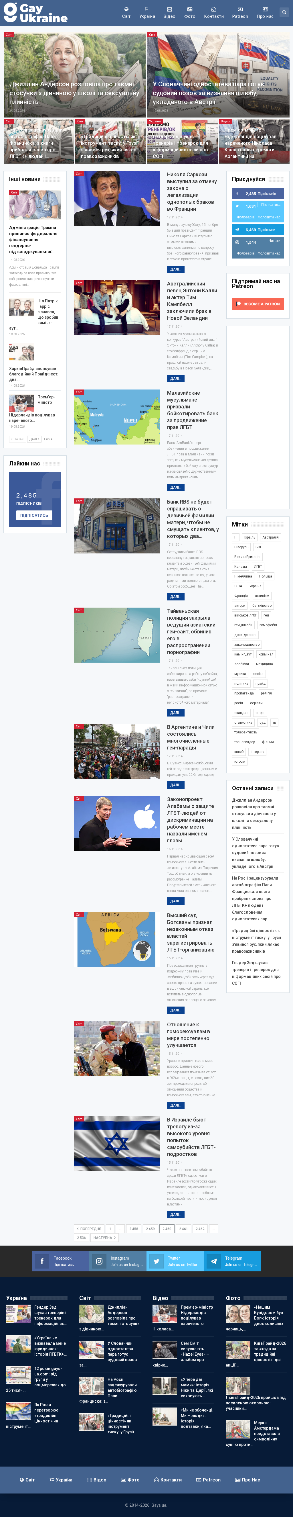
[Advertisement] (258, 418)
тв (274, 723)
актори (239, 606)
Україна (147, 16)
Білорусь (241, 547)
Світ (126, 16)
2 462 (200, 1229)
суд (263, 723)
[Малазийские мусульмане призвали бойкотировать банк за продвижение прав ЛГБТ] (117, 417)
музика (240, 674)
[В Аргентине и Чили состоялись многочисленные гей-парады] (117, 751)
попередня (90, 1229)
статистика (243, 723)
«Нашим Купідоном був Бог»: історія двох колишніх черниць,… (254, 1318)
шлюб (238, 752)
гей (266, 615)
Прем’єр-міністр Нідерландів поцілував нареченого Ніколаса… (183, 1318)
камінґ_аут (243, 654)
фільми (268, 742)
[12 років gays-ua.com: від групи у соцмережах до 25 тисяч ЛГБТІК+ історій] (18, 1375)
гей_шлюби (243, 625)
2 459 (150, 1229)
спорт (260, 713)
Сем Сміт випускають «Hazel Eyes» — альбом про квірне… (181, 1354)
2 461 (183, 1229)
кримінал (266, 654)
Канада (240, 567)
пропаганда (244, 693)
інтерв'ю (257, 752)
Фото (190, 16)
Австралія (270, 537)
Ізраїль (249, 537)
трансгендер (244, 742)
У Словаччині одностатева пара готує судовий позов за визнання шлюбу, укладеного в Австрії (208, 93)
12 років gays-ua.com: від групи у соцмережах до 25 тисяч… (36, 1379)
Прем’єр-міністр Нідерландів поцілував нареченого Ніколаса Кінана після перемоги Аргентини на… (251, 143)
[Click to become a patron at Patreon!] (258, 304)
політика (241, 684)
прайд (261, 684)
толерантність (245, 732)
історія (239, 762)
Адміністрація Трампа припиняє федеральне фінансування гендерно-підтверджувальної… (33, 239)
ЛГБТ (258, 567)
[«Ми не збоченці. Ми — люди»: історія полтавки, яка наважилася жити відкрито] (165, 1417)
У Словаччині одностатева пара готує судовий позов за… (108, 1354)
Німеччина (243, 576)
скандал (241, 713)
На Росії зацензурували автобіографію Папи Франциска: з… (108, 1390)
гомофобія (268, 625)
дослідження (245, 635)
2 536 (81, 1238)
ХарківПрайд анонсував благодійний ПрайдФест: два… (33, 374)
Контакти (214, 16)
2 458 (133, 1229)
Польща (265, 576)
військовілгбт (245, 615)
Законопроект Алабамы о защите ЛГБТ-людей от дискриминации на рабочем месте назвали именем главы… (190, 819)
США (238, 586)
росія (238, 703)
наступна (103, 1238)
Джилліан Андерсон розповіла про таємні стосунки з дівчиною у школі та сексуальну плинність (74, 93)
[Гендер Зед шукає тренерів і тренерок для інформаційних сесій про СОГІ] (18, 1314)
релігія (266, 693)
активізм (262, 596)
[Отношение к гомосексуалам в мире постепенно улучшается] (117, 1048)
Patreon (240, 16)
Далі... (175, 269)
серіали (256, 703)
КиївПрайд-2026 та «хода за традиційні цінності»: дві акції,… (256, 1354)
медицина (264, 664)
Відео (169, 16)
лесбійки (241, 664)
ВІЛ (258, 547)
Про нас (265, 16)
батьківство (262, 606)
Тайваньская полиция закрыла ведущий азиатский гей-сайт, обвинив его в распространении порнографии (191, 631)
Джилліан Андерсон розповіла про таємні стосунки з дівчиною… (109, 1318)
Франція (241, 596)
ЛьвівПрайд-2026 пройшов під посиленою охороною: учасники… (256, 1403)
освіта (258, 674)
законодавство (247, 645)
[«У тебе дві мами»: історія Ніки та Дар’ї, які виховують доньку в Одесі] (165, 1386)
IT (235, 537)
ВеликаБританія (247, 557)
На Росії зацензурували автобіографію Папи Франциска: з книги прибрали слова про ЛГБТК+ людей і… (35, 143)
